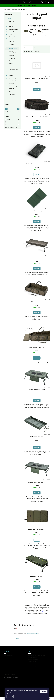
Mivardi (13, 122)
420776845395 (7, 657)
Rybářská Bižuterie (13, 29)
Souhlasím (43, 691)
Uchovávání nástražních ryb (13, 45)
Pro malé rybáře (12, 80)
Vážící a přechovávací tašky (14, 52)
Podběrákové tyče (14, 69)
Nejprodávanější (28, 51)
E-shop (9, 18)
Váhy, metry (12, 58)
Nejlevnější (36, 48)
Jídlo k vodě (11, 88)
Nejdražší (44, 48)
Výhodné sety (12, 83)
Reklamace (30, 663)
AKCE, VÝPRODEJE (13, 21)
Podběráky (11, 66)
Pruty (10, 24)
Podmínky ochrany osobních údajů (36, 655)
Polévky (11, 91)
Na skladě (13, 111)
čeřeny (10, 72)
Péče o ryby (11, 41)
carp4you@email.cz (8, 655)
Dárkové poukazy (13, 86)
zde (7, 693)
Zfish (13, 124)
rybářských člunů (44, 612)
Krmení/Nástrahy (13, 32)
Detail (36, 174)
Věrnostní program (32, 657)
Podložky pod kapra (14, 48)
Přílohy (11, 97)
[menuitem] (20, 5)
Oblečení (11, 75)
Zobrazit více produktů (36, 39)
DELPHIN (13, 119)
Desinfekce (11, 61)
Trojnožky (11, 55)
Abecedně (37, 51)
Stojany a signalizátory (12, 35)
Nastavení (10, 697)
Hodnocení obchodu (33, 667)
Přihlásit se (17, 638)
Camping (11, 38)
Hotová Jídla (12, 94)
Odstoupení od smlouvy (33, 665)
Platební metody (32, 661)
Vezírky (11, 63)
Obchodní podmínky (33, 659)
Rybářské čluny (12, 78)
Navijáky (11, 26)
